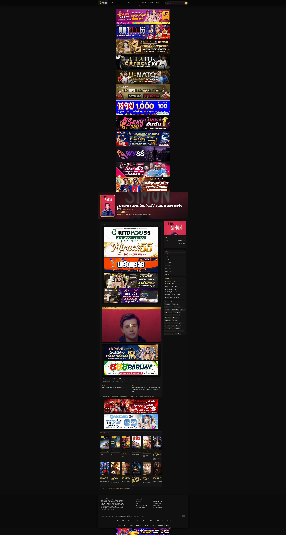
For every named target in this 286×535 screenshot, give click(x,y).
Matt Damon (175, 317)
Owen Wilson (177, 333)
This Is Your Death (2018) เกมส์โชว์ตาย (104, 477)
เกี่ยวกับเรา (138, 501)
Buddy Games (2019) (136, 450)
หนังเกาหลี (129, 2)
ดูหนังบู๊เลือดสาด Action (171, 286)
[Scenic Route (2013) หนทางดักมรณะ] (126, 468)
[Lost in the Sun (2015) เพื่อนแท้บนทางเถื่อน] (115, 468)
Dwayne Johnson (168, 323)
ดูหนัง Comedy (115, 396)
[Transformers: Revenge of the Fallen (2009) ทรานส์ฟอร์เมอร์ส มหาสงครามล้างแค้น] (136, 468)
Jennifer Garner (105, 387)
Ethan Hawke (176, 328)
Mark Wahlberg (168, 312)
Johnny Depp (167, 320)
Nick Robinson (120, 387)
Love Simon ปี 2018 (106, 396)
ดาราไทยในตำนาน (157, 503)
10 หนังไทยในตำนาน (157, 501)
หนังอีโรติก (151, 2)
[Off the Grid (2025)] (115, 442)
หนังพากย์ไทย (130, 520)
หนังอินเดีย (143, 2)
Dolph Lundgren (178, 323)
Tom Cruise (175, 320)
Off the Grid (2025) (115, 450)
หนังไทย (117, 2)
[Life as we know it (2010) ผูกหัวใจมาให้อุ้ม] (147, 468)
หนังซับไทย (137, 520)
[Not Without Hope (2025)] (104, 442)
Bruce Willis (175, 304)
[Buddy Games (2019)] (136, 442)
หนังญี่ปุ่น (137, 2)
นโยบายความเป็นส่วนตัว (141, 505)
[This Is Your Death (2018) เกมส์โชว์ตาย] (104, 468)
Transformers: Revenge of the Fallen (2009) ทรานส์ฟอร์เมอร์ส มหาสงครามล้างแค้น (137, 479)
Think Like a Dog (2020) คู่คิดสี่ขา (146, 451)
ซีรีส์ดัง (157, 2)
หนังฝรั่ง (111, 2)
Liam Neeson (176, 315)
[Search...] (186, 3)
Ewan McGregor (168, 328)
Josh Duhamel (113, 387)
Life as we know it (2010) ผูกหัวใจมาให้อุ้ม (146, 477)
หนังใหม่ (123, 520)
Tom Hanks (167, 309)
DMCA (137, 503)
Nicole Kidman (168, 315)
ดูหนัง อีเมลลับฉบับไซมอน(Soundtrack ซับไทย (145, 396)
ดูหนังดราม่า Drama (121, 214)
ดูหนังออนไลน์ (116, 520)
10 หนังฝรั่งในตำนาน (157, 505)
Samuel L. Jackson (168, 306)
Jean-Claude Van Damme (170, 331)
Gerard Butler (168, 325)
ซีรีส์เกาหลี (152, 520)
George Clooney (176, 325)
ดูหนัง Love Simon (123, 396)
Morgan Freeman (168, 333)
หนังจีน (123, 2)
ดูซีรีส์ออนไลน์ (145, 520)
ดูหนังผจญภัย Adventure (172, 292)
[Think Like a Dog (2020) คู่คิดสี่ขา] (147, 442)
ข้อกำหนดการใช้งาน (140, 507)
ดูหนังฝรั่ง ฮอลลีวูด (138, 214)
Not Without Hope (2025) (104, 450)
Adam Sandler (168, 317)
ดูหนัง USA (132, 396)
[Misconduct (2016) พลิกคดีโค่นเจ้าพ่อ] (157, 468)
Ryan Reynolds (177, 312)
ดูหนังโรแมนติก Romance (148, 214)
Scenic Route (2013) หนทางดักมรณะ (125, 477)
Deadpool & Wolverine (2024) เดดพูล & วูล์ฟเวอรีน (125, 451)
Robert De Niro (175, 309)
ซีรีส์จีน (158, 520)
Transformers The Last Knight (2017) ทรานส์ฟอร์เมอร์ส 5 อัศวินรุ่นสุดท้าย (158, 452)
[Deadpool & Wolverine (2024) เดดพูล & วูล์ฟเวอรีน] (126, 442)
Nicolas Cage (167, 304)
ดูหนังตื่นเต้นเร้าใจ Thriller (172, 294)
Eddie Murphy (180, 331)
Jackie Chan (177, 306)
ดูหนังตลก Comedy (130, 214)
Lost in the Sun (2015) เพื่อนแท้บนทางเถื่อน (115, 477)
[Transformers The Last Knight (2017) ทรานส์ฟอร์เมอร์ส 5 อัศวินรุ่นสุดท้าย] (157, 442)
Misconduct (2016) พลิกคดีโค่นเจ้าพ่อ (157, 477)
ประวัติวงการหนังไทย (157, 507)
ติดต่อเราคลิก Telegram (143, 6)
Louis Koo (183, 309)
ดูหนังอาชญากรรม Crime (172, 297)
